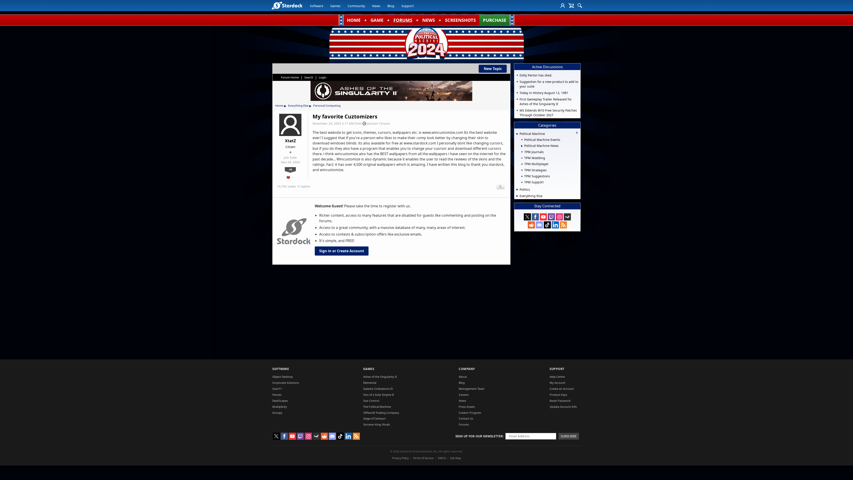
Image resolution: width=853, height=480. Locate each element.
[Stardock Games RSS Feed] (563, 225)
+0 (290, 169)
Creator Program (470, 413)
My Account (557, 383)
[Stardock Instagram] (559, 217)
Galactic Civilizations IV (378, 389)
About (463, 377)
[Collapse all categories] (577, 132)
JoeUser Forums (378, 123)
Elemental (369, 383)
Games (335, 6)
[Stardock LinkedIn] (555, 225)
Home (279, 106)
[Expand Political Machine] (517, 134)
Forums (464, 424)
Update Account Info (563, 407)
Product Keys (558, 395)
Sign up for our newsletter (479, 436)
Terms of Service (423, 458)
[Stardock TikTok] (547, 225)
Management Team (471, 389)
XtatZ (290, 140)
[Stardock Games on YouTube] (543, 217)
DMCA (442, 458)
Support (407, 6)
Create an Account (562, 389)
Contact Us (466, 418)
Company (467, 369)
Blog (390, 6)
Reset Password (560, 401)
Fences (276, 395)
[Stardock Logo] (287, 5)
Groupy (277, 413)
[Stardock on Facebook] (535, 217)
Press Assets (467, 407)
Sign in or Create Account (341, 250)
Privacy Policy (400, 458)
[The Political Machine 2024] (426, 43)
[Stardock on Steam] (567, 217)
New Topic (493, 68)
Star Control (371, 401)
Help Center (557, 377)
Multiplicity (279, 407)
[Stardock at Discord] (539, 225)
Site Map (455, 458)
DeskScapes (280, 401)
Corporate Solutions (285, 383)
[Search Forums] (580, 5)
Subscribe (569, 436)
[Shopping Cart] (571, 5)
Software (316, 6)
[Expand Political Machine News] (522, 146)
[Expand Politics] (517, 189)
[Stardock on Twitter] (527, 217)
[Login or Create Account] (562, 5)
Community (356, 6)
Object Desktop (282, 377)
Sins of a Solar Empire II (378, 395)
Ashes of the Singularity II (380, 377)
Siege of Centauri (374, 418)
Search (308, 77)
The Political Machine (377, 407)
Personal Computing (327, 106)
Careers (464, 395)
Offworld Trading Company (381, 413)
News (376, 6)
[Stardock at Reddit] (531, 225)
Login (322, 77)
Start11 (277, 389)
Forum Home (290, 77)
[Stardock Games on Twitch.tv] (551, 217)
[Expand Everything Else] (517, 196)
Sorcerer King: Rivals (376, 424)
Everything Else (298, 106)
